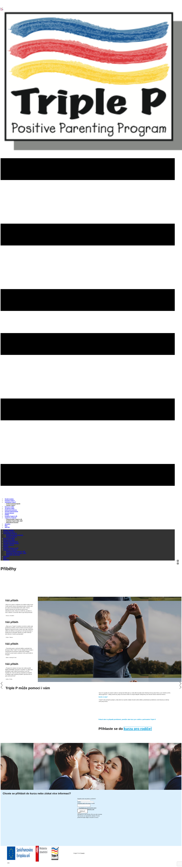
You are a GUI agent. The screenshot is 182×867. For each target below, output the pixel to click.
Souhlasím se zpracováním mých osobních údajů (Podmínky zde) (86, 808)
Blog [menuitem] (6, 525)
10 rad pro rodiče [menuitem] (9, 508)
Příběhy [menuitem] (7, 514)
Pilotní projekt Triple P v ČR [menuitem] (14, 519)
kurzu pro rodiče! (138, 729)
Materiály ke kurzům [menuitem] (12, 522)
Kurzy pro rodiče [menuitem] (9, 507)
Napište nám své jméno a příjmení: (86, 798)
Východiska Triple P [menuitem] (10, 502)
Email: (78, 802)
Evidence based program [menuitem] (13, 503)
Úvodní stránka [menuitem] (9, 499)
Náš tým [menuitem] (7, 527)
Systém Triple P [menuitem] (10, 505)
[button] (1, 683)
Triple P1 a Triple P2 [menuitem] (10, 518)
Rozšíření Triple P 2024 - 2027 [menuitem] (14, 521)
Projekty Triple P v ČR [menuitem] (11, 516)
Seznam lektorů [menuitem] (9, 513)
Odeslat (82, 811)
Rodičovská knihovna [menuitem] (11, 510)
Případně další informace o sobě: (86, 803)
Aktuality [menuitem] (7, 524)
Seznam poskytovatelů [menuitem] (11, 511)
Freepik (82, 853)
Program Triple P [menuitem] (10, 500)
